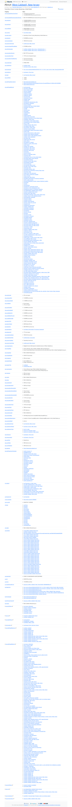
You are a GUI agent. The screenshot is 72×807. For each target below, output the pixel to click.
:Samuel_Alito (27, 155)
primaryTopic (9, 798)
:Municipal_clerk (28, 228)
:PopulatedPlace (28, 514)
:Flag (25, 467)
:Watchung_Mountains (29, 205)
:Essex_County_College (29, 128)
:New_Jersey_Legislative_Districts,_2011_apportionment (36, 277)
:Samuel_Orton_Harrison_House (31, 625)
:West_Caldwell (27, 628)
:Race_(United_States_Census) (31, 289)
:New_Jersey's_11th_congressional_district (33, 752)
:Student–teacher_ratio (29, 169)
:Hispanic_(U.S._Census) (29, 264)
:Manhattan (27, 112)
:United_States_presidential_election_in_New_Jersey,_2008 (36, 276)
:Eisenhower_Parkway (29, 688)
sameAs (8, 499)
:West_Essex (27, 256)
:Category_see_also (28, 461)
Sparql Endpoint (63, 1)
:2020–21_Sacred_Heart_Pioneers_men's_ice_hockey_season (37, 699)
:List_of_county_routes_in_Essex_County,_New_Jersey (35, 689)
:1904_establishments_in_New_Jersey (32, 234)
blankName (8, 329)
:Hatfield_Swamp (28, 217)
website (7, 448)
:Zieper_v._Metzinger (29, 766)
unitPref (7, 440)
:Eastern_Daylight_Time (29, 260)
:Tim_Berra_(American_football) (31, 174)
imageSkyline (8, 355)
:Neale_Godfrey (28, 200)
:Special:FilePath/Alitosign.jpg (32, 590)
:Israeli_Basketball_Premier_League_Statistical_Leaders (36, 181)
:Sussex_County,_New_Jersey (30, 676)
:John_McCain (27, 153)
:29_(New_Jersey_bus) (29, 283)
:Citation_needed (28, 463)
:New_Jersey (27, 65)
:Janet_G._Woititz (28, 659)
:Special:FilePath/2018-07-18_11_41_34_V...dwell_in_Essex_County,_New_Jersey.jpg (43, 587)
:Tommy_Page (27, 171)
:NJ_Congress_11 (28, 451)
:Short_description (28, 474)
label (7, 528)
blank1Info (8, 321)
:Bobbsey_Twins (28, 218)
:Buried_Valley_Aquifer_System (31, 755)
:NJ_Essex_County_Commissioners (31, 455)
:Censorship (27, 96)
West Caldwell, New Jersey (25, 4)
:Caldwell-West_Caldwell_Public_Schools (33, 190)
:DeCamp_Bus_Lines (28, 665)
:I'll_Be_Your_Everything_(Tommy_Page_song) (34, 170)
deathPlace (9, 619)
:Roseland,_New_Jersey (29, 149)
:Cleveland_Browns (28, 159)
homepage (8, 596)
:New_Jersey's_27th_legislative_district (32, 196)
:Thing (26, 505)
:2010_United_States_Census (30, 247)
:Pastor (26, 213)
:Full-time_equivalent (29, 209)
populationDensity (9, 53)
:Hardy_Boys (27, 244)
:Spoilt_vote (27, 204)
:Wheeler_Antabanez (29, 208)
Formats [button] (25, 1)
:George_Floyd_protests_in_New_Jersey (33, 649)
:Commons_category (29, 479)
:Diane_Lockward (28, 750)
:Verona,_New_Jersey (29, 150)
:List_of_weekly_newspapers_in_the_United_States (35, 751)
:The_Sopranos (27, 163)
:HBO (25, 108)
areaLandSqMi (9, 300)
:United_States (27, 32)
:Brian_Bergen (27, 701)
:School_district (27, 198)
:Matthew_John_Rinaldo (29, 767)
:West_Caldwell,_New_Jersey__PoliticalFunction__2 (35, 50)
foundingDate (8, 40)
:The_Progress (27, 660)
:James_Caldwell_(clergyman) (30, 222)
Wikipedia (26, 805)
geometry (8, 576)
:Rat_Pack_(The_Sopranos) (30, 173)
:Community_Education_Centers (31, 754)
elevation (7, 38)
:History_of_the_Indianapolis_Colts (32, 188)
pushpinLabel (8, 412)
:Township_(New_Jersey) (29, 75)
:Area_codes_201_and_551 (30, 202)
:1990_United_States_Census (30, 271)
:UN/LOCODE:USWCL (29, 630)
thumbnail (8, 69)
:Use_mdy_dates (28, 478)
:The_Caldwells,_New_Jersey (30, 241)
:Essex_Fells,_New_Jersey (29, 193)
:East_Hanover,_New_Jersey (30, 263)
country (7, 32)
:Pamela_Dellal (27, 610)
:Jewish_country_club (29, 760)
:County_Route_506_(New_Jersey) (31, 224)
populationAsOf (9, 385)
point (7, 502)
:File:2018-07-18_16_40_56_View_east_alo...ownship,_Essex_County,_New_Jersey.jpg (42, 291)
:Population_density (28, 162)
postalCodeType (9, 410)
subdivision (8, 65)
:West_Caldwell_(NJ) (28, 634)
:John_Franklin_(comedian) (30, 607)
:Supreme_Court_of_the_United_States (32, 157)
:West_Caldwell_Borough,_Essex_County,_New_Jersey (35, 636)
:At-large (26, 151)
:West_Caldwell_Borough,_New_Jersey (32, 637)
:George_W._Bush (28, 98)
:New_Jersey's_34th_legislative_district (32, 135)
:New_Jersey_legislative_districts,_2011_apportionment (36, 719)
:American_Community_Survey (31, 186)
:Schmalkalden (27, 675)
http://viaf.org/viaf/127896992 (30, 499)
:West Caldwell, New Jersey (31, 530)
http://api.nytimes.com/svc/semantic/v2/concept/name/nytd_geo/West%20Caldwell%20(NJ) (43, 533)
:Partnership (27, 87)
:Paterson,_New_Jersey (29, 147)
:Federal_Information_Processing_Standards (34, 178)
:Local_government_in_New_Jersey (32, 132)
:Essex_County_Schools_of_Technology (32, 747)
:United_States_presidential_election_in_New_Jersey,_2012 (36, 279)
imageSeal (8, 352)
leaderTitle (8, 365)
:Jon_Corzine (27, 175)
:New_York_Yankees (28, 146)
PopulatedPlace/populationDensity (13, 17)
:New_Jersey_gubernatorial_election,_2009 (33, 251)
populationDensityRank (11, 391)
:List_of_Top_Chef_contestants (31, 746)
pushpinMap (8, 415)
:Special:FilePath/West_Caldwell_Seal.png (35, 594)
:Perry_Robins (27, 696)
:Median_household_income (30, 261)
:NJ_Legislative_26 (28, 480)
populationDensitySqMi (11, 395)
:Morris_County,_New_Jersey (30, 143)
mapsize (7, 373)
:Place (26, 506)
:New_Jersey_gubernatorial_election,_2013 (33, 249)
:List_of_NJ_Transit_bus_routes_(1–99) (32, 728)
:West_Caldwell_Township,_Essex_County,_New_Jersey (36, 638)
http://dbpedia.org (35, 7)
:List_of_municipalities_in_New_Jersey (32, 685)
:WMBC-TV (26, 653)
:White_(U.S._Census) (29, 245)
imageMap (8, 348)
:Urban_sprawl (27, 214)
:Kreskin (26, 182)
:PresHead (26, 470)
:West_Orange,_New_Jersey (30, 124)
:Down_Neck (27, 692)
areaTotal (8, 24)
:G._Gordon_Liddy (28, 90)
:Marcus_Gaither (28, 94)
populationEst (9, 397)
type (6, 75)
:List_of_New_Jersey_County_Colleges (32, 730)
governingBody (9, 340)
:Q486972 (27, 513)
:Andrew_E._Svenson (29, 216)
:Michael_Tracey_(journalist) (30, 652)
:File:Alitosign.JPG (28, 292)
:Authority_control (28, 460)
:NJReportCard (27, 452)
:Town (26, 519)
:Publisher (26, 210)
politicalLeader (9, 49)
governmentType (9, 43)
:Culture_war (27, 138)
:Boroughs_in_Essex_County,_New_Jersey (33, 237)
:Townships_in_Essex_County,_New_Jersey (33, 252)
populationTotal (9, 56)
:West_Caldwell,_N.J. (28, 632)
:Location (26, 509)
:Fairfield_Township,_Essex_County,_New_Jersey (34, 194)
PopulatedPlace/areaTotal (11, 13)
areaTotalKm (8, 307)
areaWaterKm (8, 313)
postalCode (8, 62)
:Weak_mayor (27, 287)
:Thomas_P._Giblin (28, 226)
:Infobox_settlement (28, 468)
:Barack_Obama (28, 95)
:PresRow (26, 471)
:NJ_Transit (26, 145)
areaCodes (8, 295)
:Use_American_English (29, 476)
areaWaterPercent (9, 315)
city (7, 615)
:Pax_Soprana (27, 693)
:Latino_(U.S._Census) (29, 265)
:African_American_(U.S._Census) (31, 273)
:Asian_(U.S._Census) (29, 281)
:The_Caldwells (27, 677)
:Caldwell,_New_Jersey (29, 126)
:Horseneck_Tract (28, 232)
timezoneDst (8, 437)
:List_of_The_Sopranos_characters (31, 723)
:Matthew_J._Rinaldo (29, 621)
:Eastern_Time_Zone (28, 72)
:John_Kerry (27, 110)
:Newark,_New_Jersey (29, 119)
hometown (9, 796)
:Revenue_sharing (28, 236)
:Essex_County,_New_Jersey (30, 66)
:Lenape (26, 111)
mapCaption (8, 369)
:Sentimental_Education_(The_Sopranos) (33, 722)
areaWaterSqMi (9, 318)
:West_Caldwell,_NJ (28, 633)
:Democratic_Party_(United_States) (32, 106)
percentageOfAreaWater (11, 46)
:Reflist (26, 472)
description (8, 35)
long (6, 581)
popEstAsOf (8, 382)
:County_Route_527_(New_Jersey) (31, 225)
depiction (8, 587)
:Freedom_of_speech (29, 142)
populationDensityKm (10, 388)
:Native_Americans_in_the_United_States (33, 118)
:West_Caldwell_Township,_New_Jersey (32, 641)
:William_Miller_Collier (29, 622)
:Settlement (27, 517)
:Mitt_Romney (27, 115)
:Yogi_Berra (27, 185)
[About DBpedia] (8, 1)
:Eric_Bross (27, 141)
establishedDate (9, 335)
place (7, 380)
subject (7, 483)
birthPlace (9, 606)
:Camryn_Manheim (28, 88)
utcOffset (8, 77)
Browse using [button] (17, 1)
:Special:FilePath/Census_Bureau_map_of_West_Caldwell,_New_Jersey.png (42, 591)
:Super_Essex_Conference (30, 759)
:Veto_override (27, 248)
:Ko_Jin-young (27, 710)
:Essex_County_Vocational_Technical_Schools (34, 268)
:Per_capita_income (28, 179)
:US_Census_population (29, 475)
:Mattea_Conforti (28, 220)
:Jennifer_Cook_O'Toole (29, 763)
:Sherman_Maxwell (28, 703)
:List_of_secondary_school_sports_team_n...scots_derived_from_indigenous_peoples (42, 765)
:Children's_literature (29, 103)
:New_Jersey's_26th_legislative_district (32, 714)
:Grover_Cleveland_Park (29, 221)
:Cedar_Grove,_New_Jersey (30, 166)
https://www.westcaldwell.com (30, 448)
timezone (8, 434)
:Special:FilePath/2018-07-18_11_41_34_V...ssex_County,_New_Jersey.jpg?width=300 (44, 69)
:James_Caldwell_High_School (30, 192)
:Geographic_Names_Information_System (33, 130)
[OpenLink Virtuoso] (26, 803)
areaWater (8, 28)
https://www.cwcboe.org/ (29, 84)
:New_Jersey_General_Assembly (31, 134)
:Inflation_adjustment (29, 288)
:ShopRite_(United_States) (30, 769)
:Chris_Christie (27, 212)
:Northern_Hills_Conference (30, 756)
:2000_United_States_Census (30, 275)
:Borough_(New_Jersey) (29, 43)
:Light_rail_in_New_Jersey (30, 671)
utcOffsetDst (8, 445)
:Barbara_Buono (28, 230)
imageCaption (9, 346)
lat (6, 579)
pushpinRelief (8, 421)
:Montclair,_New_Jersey (29, 177)
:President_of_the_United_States (31, 120)
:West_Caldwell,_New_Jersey (30, 253)
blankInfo (8, 326)
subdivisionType (9, 429)
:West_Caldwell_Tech (29, 206)
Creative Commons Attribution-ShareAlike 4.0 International (49, 805)
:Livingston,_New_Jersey (29, 127)
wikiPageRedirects (10, 628)
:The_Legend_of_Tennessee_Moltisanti (32, 724)
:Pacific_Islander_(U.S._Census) (31, 285)
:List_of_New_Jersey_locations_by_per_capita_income (35, 655)
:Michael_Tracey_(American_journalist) (32, 267)
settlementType (9, 423)
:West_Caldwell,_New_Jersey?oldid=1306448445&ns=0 (37, 584)
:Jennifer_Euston (28, 613)
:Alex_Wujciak (27, 92)
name (7, 377)
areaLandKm (8, 298)
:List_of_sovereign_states (30, 154)
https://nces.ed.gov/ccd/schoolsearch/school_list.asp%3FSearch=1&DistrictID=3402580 (42, 83)
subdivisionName (9, 426)
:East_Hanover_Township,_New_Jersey (32, 687)
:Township (26, 496)
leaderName (8, 361)
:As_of (25, 459)
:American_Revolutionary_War (31, 102)
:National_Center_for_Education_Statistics (33, 189)
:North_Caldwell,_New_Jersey (30, 229)
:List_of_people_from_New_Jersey (31, 648)
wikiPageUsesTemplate (10, 451)
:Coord (26, 466)
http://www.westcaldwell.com (30, 81)
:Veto (25, 183)
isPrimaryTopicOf (9, 600)
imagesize (8, 358)
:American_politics (28, 259)
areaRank (8, 303)
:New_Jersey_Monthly (29, 201)
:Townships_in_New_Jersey (30, 483)
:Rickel (26, 657)
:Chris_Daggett (27, 91)
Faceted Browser (54, 1)
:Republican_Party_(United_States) (31, 122)
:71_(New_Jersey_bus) (29, 284)
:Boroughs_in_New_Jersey (30, 487)
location (8, 625)
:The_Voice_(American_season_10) (31, 770)
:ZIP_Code (26, 131)
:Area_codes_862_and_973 (30, 280)
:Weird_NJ (26, 100)
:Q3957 (27, 511)
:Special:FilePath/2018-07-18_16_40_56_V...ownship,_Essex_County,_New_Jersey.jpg (44, 588)
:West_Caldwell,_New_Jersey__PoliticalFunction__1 (35, 49)
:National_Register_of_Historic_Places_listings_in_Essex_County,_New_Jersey (40, 716)
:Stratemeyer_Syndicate (29, 197)
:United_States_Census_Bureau (31, 158)
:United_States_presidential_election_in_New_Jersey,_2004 (36, 272)
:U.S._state (26, 123)
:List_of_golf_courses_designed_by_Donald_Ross (34, 731)
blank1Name (8, 324)
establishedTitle (9, 337)
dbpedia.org (50, 7)
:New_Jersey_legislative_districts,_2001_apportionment (36, 667)
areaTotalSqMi (9, 310)
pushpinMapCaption (10, 418)
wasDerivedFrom (9, 584)
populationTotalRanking (11, 58)
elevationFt (8, 332)
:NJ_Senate (26, 456)
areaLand (8, 20)
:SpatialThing (27, 525)
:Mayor (26, 114)
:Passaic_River (27, 167)
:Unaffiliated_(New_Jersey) (30, 238)
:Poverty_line (27, 257)
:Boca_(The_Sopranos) (29, 691)
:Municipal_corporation (29, 116)
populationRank (9, 400)
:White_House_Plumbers (29, 255)
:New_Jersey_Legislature (29, 137)
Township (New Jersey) (17, 7)
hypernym (8, 496)
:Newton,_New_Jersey (29, 672)
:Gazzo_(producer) (28, 668)
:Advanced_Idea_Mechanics (30, 735)
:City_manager (27, 104)
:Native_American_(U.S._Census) (31, 269)
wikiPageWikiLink (9, 87)
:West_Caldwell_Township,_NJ (30, 640)
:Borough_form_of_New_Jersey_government (34, 243)
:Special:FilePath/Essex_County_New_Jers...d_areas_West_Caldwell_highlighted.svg (44, 592)
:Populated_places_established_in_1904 (33, 240)
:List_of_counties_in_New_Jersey (31, 233)
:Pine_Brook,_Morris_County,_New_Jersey (33, 683)
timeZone (8, 72)
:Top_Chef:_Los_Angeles (29, 705)
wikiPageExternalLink (10, 81)
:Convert (26, 464)
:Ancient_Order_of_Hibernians (31, 656)
